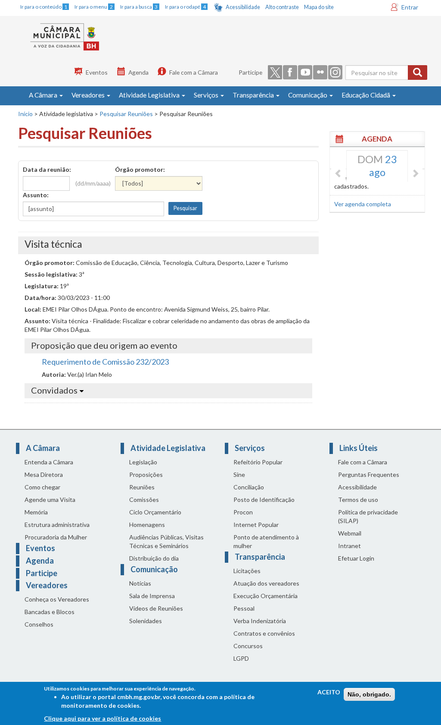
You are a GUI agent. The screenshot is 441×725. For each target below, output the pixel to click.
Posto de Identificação (264, 499)
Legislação (143, 462)
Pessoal (244, 608)
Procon (243, 512)
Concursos (248, 645)
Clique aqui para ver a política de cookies (102, 718)
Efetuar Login (356, 558)
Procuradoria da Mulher (56, 537)
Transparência (254, 95)
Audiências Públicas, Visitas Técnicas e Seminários (166, 541)
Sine (239, 474)
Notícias (140, 583)
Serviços (207, 95)
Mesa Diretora (44, 474)
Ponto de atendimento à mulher (266, 541)
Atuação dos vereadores (266, 583)
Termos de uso (358, 499)
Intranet (349, 545)
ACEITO (328, 692)
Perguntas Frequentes (368, 474)
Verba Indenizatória (259, 620)
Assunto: (36, 195)
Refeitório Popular (258, 462)
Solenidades (145, 620)
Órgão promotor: (140, 169)
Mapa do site (319, 7)
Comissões (144, 499)
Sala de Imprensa (152, 595)
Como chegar (42, 487)
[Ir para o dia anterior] (338, 174)
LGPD (241, 658)
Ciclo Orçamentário (155, 512)
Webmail (349, 533)
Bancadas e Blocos (50, 611)
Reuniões (142, 487)
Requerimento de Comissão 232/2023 (105, 361)
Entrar (409, 7)
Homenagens (147, 524)
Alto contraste (282, 7)
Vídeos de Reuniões (156, 608)
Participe (250, 72)
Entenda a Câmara (49, 462)
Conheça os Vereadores (57, 599)
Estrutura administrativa (57, 524)
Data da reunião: (47, 169)
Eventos (97, 72)
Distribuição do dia (154, 558)
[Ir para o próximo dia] (415, 174)
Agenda (138, 72)
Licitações (247, 570)
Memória (36, 512)
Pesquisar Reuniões (126, 113)
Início (25, 113)
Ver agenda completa (362, 204)
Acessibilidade (243, 7)
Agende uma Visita (50, 499)
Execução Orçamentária (265, 595)
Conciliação (248, 487)
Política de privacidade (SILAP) (368, 516)
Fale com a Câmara (193, 72)
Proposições (146, 474)
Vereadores (88, 95)
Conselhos (39, 624)
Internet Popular (256, 524)
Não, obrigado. (369, 694)
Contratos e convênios (264, 633)
